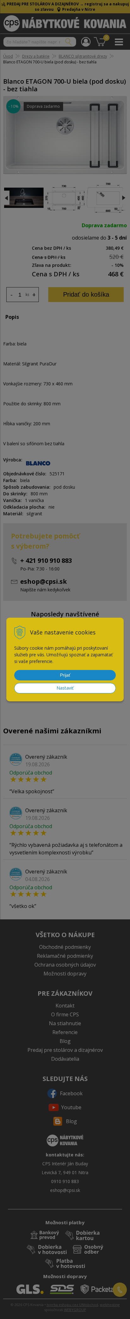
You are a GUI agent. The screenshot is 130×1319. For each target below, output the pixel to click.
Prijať (65, 675)
